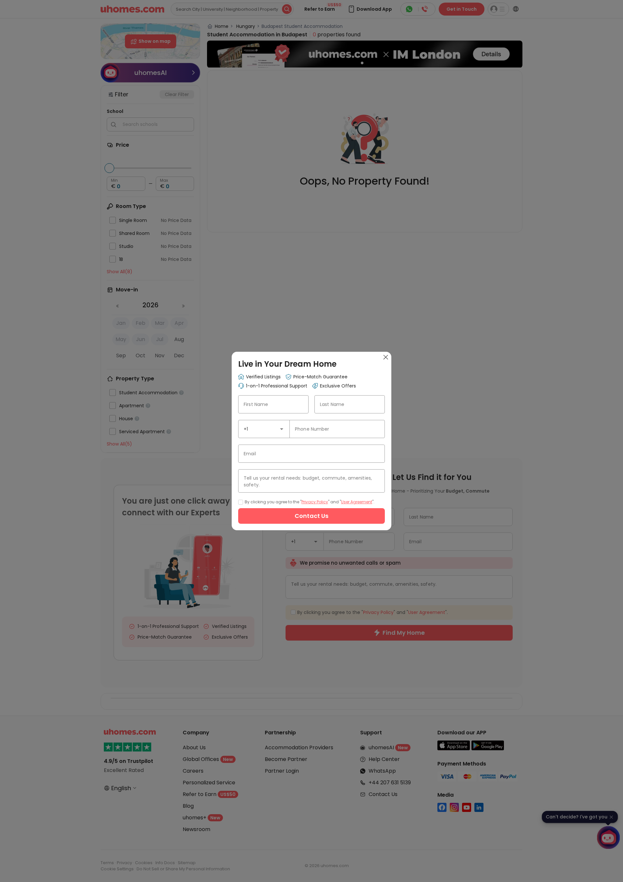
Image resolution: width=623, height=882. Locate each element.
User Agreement (356, 502)
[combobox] (264, 429)
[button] (282, 429)
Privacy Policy (314, 502)
